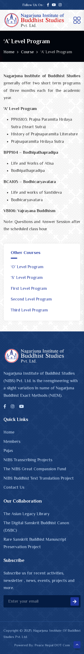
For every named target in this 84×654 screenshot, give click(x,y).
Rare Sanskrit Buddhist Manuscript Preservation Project (35, 543)
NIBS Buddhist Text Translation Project (39, 478)
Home (9, 52)
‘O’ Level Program (27, 266)
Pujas (8, 450)
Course (27, 52)
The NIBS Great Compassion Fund (35, 469)
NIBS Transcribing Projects (28, 459)
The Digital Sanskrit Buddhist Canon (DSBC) (36, 527)
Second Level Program (31, 299)
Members (12, 441)
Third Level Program (29, 310)
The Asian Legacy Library (26, 513)
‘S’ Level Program (27, 277)
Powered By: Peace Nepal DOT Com (42, 645)
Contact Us (14, 487)
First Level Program (29, 288)
